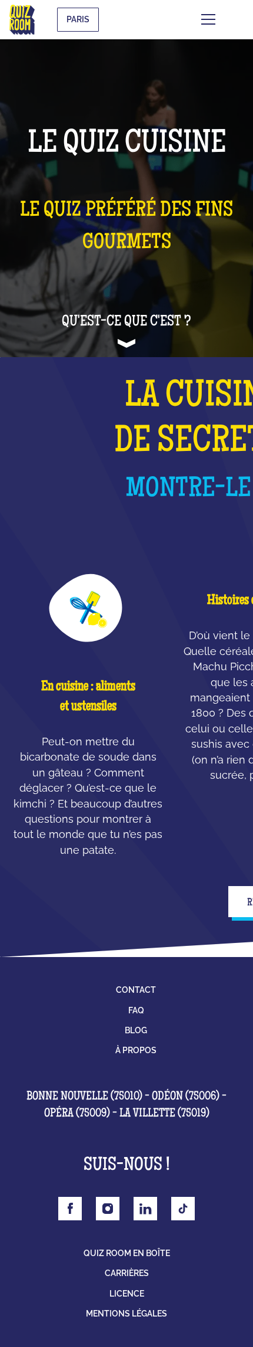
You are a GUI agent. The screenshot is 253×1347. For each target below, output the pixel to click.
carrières (127, 1273)
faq (136, 1010)
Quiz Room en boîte (127, 1253)
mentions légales (126, 1313)
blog (136, 1030)
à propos (136, 1050)
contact (136, 990)
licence (126, 1293)
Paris (77, 19)
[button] (226, 19)
